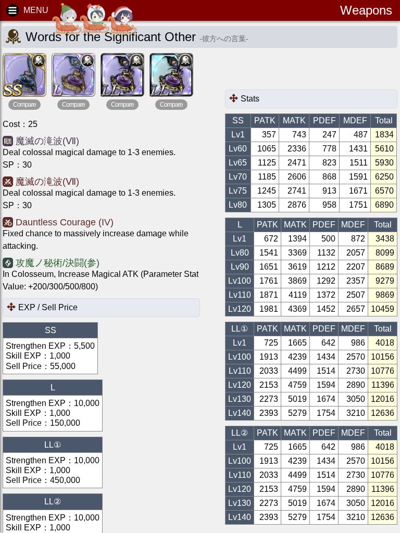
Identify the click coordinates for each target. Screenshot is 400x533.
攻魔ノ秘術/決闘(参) (57, 263)
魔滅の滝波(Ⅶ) (47, 141)
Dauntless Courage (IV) (65, 222)
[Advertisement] (308, 71)
